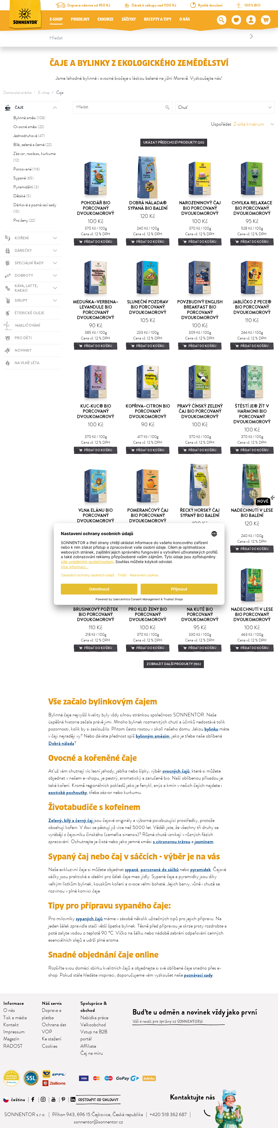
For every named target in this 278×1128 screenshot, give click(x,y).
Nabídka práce (94, 1018)
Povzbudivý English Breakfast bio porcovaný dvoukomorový (200, 310)
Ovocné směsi (28, 127)
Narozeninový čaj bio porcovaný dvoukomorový (200, 208)
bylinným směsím (152, 736)
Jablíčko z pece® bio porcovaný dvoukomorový (252, 307)
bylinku (211, 729)
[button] (14, 1099)
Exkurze (105, 19)
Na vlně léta (27, 363)
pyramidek (200, 869)
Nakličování (27, 325)
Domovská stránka (17, 93)
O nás (184, 19)
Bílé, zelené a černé (32, 145)
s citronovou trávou (171, 841)
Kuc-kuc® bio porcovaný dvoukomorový (95, 411)
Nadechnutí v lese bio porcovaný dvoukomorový (252, 614)
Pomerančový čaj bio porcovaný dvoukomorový (147, 515)
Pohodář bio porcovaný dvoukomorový (95, 208)
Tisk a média (15, 1018)
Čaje (60, 93)
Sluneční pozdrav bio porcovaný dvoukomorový (147, 307)
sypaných (85, 918)
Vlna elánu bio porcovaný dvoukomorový (95, 515)
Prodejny (80, 19)
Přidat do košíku (98, 242)
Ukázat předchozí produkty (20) (173, 142)
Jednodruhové (29, 136)
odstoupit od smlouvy (98, 1100)
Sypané (23, 178)
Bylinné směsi (29, 118)
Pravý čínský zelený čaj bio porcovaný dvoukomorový (200, 411)
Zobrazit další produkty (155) (174, 663)
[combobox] (152, 36)
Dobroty (24, 275)
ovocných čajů (175, 771)
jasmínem (204, 841)
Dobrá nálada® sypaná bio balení (148, 205)
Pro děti (23, 338)
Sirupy (21, 300)
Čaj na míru (91, 1053)
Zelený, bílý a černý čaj (70, 820)
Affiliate (88, 1046)
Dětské (22, 196)
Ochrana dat (54, 1025)
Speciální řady (29, 263)
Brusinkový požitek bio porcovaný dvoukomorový (95, 614)
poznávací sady (198, 975)
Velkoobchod (93, 1025)
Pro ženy (24, 220)
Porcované (26, 169)
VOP (47, 1032)
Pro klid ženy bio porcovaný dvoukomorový (147, 614)
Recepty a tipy (157, 19)
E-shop (56, 19)
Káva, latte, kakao (26, 288)
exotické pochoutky (67, 792)
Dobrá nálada (61, 743)
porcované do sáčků (160, 869)
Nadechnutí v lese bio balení (252, 513)
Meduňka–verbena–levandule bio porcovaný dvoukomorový (95, 310)
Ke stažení (51, 1039)
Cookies (50, 1046)
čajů (98, 918)
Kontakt (11, 1025)
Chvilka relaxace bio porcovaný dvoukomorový (252, 208)
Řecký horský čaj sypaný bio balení (200, 513)
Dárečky (23, 250)
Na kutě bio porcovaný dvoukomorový (199, 614)
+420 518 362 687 (168, 1114)
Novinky (23, 350)
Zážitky (129, 19)
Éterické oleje (29, 313)
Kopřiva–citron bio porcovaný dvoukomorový (148, 411)
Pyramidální (26, 187)
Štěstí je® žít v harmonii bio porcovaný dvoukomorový (251, 414)
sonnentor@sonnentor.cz (98, 1122)
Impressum (14, 1032)
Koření (22, 238)
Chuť (182, 107)
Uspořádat (221, 124)
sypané (131, 869)
